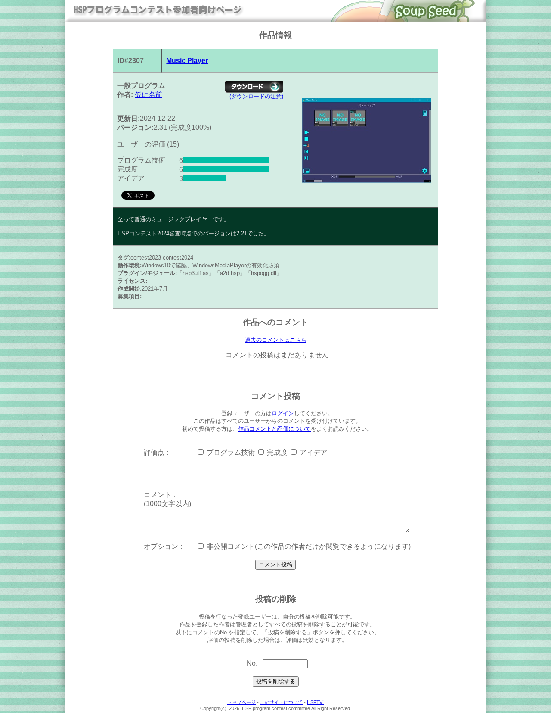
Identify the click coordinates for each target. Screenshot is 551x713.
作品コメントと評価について (274, 428)
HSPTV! (315, 702)
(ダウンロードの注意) (256, 96)
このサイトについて (281, 702)
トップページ (241, 702)
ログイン (283, 413)
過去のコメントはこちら (275, 340)
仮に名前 (148, 94)
